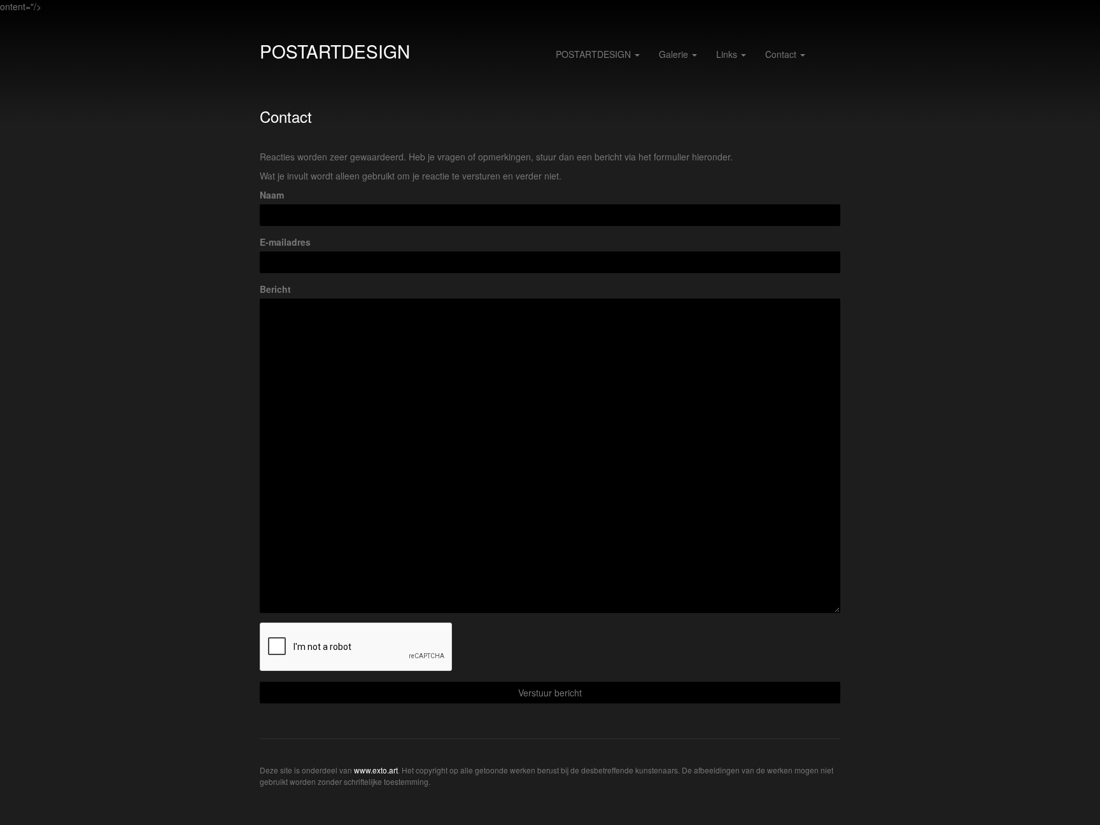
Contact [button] (782, 54)
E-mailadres (285, 242)
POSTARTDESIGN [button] (594, 54)
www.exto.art (376, 770)
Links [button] (728, 54)
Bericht (275, 289)
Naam (272, 194)
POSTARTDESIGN (335, 51)
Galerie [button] (675, 54)
